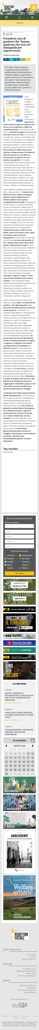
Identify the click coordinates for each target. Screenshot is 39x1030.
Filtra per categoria (12, 522)
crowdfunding (20, 369)
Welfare (25, 568)
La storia (32, 957)
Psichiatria (8, 452)
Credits (23, 1018)
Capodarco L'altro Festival (26, 971)
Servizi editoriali (30, 992)
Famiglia (10, 562)
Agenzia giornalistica (28, 985)
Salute (9, 565)
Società (10, 568)
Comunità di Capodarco (27, 976)
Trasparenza (14, 1016)
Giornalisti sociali (29, 969)
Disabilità (10, 558)
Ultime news (19, 684)
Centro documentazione (27, 990)
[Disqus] (19, 483)
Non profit (25, 558)
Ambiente (10, 555)
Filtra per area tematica (19, 551)
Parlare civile (31, 973)
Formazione (31, 988)
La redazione (31, 954)
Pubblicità (4, 1016)
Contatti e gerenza (29, 959)
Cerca (20, 573)
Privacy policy (26, 1016)
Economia (25, 562)
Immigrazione (27, 555)
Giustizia (25, 565)
